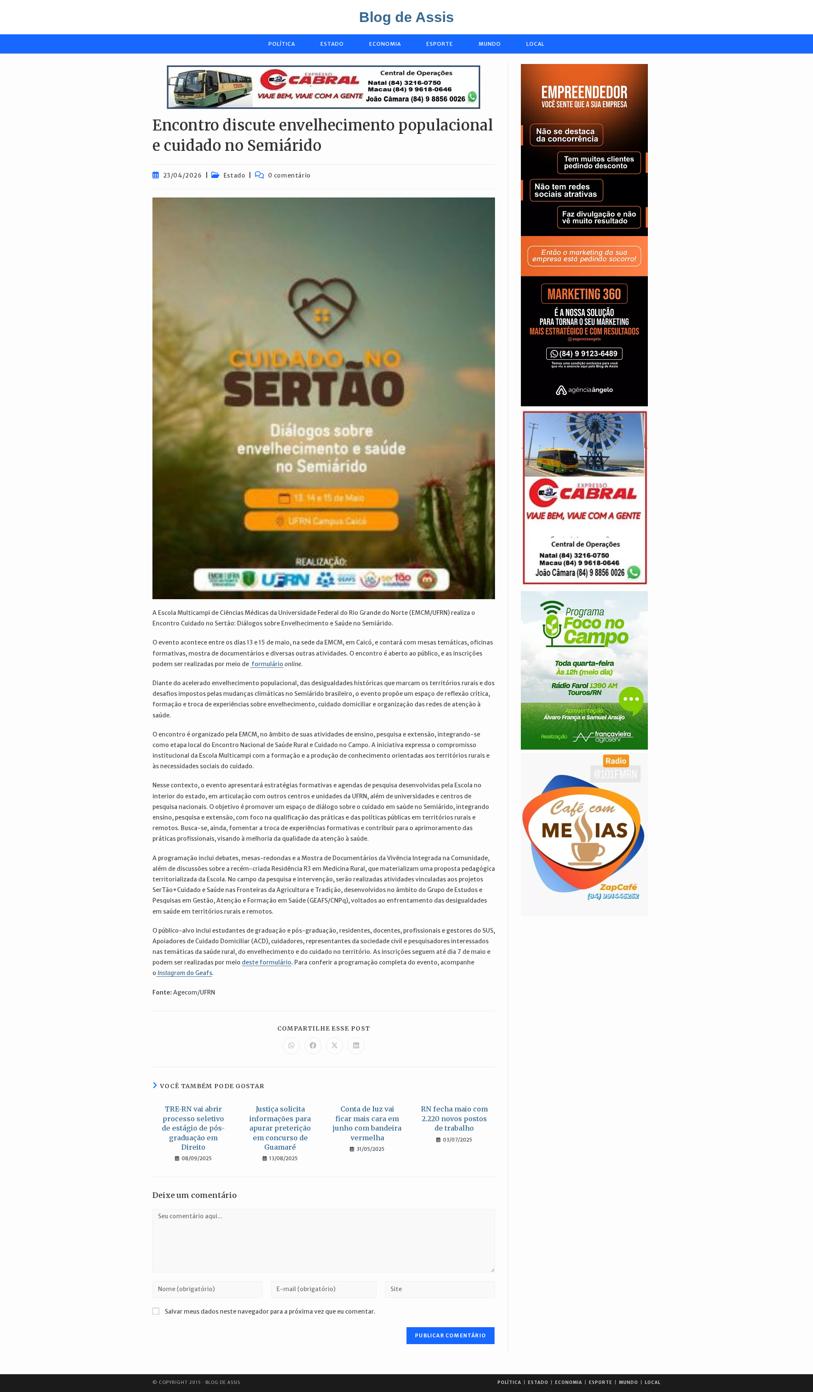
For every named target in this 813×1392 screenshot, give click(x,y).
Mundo (628, 1382)
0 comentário (289, 175)
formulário (266, 664)
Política (509, 1382)
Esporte (600, 1382)
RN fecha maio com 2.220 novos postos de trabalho (454, 1118)
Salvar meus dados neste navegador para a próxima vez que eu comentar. (270, 1311)
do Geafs (184, 973)
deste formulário (266, 962)
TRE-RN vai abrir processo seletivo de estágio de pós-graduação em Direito (193, 1128)
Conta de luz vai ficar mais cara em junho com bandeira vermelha (367, 1123)
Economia (568, 1382)
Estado (235, 175)
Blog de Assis (406, 17)
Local (653, 1382)
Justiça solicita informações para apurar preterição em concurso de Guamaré (280, 1128)
